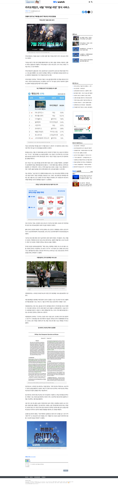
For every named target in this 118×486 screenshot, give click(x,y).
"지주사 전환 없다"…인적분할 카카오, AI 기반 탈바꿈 (85, 157)
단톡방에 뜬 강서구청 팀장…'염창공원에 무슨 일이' (84, 105)
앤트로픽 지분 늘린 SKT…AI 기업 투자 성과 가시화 (84, 167)
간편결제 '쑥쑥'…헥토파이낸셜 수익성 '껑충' (83, 150)
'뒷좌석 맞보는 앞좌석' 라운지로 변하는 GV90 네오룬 (85, 100)
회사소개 (26, 477)
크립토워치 (75, 181)
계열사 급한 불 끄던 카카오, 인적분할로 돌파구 (83, 162)
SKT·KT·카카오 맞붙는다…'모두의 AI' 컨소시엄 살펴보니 (86, 155)
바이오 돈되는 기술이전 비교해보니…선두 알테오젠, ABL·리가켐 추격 (88, 86)
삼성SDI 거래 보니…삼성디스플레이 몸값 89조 (83, 102)
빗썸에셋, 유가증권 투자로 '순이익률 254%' (83, 160)
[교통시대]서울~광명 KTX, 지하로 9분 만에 (83, 98)
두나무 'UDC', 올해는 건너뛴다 (80, 153)
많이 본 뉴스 (75, 83)
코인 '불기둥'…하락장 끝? (79, 88)
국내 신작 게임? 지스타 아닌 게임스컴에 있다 (88, 175)
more (91, 171)
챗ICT (74, 174)
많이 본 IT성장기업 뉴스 (78, 143)
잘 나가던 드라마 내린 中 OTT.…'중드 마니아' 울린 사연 (91, 177)
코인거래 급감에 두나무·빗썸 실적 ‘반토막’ (83, 148)
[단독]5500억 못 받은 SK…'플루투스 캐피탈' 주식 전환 (85, 90)
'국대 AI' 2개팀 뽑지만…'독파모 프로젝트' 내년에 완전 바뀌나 (86, 164)
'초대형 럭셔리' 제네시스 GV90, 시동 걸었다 (83, 107)
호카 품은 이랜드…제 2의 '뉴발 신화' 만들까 (83, 93)
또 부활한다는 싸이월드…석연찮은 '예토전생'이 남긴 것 (90, 178)
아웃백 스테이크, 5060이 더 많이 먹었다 (82, 95)
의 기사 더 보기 (30, 456)
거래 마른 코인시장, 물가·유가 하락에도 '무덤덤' (89, 185)
